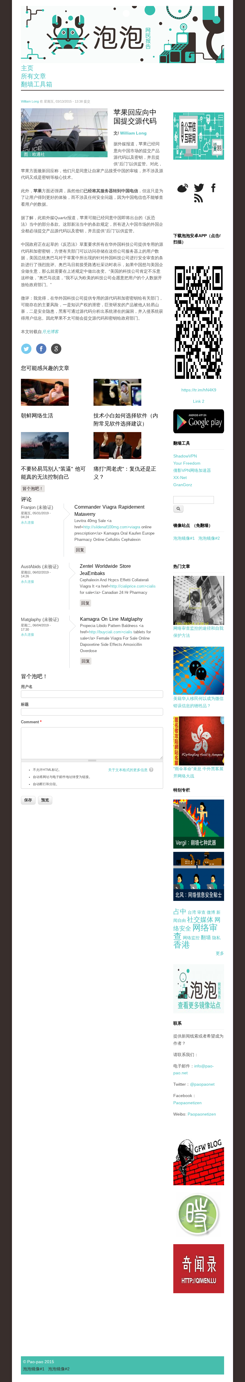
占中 (179, 911)
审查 (201, 912)
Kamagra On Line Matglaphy (111, 619)
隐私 (216, 937)
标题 (25, 704)
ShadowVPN (185, 456)
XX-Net (180, 477)
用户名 (27, 686)
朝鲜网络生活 (37, 416)
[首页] (122, 34)
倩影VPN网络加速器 (192, 470)
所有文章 (33, 76)
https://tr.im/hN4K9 (198, 390)
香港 (181, 944)
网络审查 (195, 932)
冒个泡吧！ (32, 488)
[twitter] (199, 188)
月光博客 (50, 331)
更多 (220, 953)
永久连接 (27, 522)
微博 (211, 912)
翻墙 (206, 937)
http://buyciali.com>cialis (110, 632)
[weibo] (183, 188)
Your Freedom (186, 463)
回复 (80, 549)
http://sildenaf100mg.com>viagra (111, 527)
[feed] (198, 198)
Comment (31, 722)
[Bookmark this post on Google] (56, 348)
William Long (30, 101)
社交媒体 (200, 919)
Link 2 (198, 401)
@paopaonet (202, 1084)
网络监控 (191, 937)
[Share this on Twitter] (26, 348)
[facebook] (213, 188)
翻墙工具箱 (36, 84)
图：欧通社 (34, 154)
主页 (27, 68)
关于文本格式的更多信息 (128, 770)
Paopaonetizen (187, 1102)
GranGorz (182, 484)
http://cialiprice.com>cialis (133, 586)
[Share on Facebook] (41, 348)
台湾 (192, 912)
